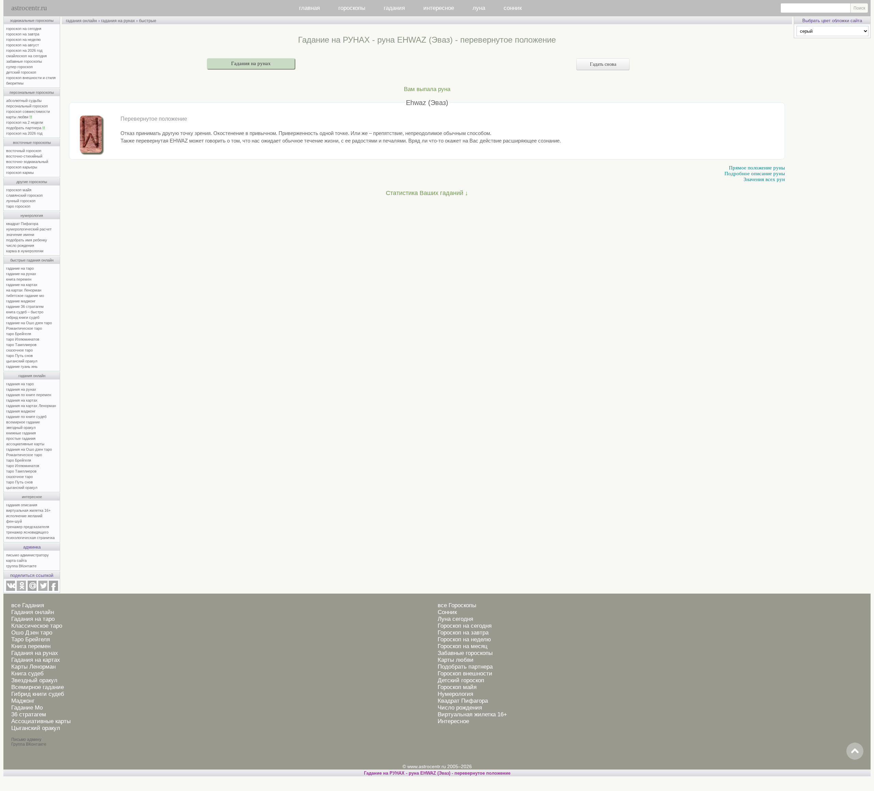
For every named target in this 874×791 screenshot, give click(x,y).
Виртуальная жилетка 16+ (472, 714)
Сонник (447, 612)
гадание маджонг (21, 301)
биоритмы (15, 83)
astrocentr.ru (29, 8)
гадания (394, 8)
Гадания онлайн (32, 612)
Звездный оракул (34, 680)
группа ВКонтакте (21, 566)
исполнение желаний (24, 516)
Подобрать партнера (465, 666)
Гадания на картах (35, 660)
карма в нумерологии (24, 251)
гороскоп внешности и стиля (31, 78)
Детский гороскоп (461, 680)
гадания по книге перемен (28, 395)
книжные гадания (21, 433)
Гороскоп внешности (465, 673)
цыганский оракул (21, 361)
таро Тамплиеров (21, 345)
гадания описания (21, 505)
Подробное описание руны (754, 173)
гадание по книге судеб (26, 417)
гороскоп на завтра (22, 34)
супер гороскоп (19, 67)
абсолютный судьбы (24, 101)
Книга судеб (27, 673)
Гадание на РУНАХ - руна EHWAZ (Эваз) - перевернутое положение (437, 773)
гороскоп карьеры (21, 167)
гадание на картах (22, 285)
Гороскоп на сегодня (465, 626)
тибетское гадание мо (25, 296)
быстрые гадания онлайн (32, 260)
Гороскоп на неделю (464, 639)
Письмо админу (26, 739)
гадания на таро (20, 384)
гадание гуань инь (22, 366)
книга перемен (18, 279)
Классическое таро (36, 626)
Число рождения (460, 707)
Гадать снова (603, 64)
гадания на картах (22, 400)
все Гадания (27, 605)
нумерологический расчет (29, 229)
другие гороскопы (31, 182)
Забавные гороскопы (465, 653)
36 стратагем (28, 714)
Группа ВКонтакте (28, 744)
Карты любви (456, 660)
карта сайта (16, 560)
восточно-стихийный (24, 156)
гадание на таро (20, 268)
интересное (438, 8)
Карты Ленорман (33, 666)
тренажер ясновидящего (27, 532)
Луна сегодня (455, 619)
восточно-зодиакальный (27, 162)
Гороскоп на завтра (463, 632)
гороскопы (351, 8)
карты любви (19, 117)
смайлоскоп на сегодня (26, 56)
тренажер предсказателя (27, 527)
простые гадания (21, 438)
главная (309, 8)
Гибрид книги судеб (37, 694)
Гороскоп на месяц (463, 646)
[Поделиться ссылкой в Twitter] (42, 589)
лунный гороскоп (21, 201)
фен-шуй (14, 521)
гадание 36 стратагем (25, 306)
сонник (513, 8)
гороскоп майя (18, 190)
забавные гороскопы (24, 61)
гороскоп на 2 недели (24, 122)
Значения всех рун (764, 179)
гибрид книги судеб (22, 317)
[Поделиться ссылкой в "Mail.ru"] (32, 589)
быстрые (147, 20)
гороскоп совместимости (28, 111)
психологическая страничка (30, 538)
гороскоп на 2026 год (24, 50)
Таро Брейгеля (30, 639)
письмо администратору (27, 555)
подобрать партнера (25, 128)
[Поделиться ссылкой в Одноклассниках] (21, 589)
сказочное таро (19, 350)
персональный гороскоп (27, 106)
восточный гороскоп (23, 151)
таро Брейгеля (18, 334)
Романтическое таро (24, 328)
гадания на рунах (21, 389)
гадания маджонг (21, 411)
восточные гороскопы (32, 142)
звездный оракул (21, 428)
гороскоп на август (22, 45)
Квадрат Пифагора (463, 701)
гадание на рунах (21, 274)
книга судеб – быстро (24, 312)
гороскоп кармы (20, 172)
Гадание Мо (27, 707)
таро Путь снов (19, 356)
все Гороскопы (457, 605)
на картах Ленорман (23, 290)
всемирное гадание (23, 422)
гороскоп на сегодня (23, 29)
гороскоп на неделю (23, 40)
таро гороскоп (18, 206)
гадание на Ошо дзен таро (29, 323)
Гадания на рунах (251, 63)
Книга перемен (31, 646)
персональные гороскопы (32, 92)
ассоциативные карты (25, 444)
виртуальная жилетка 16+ (28, 510)
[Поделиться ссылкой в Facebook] (53, 589)
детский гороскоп (21, 72)
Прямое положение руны (757, 167)
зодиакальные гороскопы (32, 20)
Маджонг (22, 701)
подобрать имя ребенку (26, 240)
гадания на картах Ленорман (32, 406)
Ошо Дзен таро (31, 632)
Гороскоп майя (457, 687)
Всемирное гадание (37, 687)
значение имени (20, 235)
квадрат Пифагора (22, 224)
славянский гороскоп (24, 195)
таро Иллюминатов (22, 339)
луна (479, 8)
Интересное (453, 721)
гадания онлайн (31, 376)
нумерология (31, 215)
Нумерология (455, 694)
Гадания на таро (33, 619)
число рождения (20, 245)
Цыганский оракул (35, 728)
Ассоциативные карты (41, 721)
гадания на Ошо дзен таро (29, 449)
